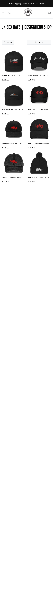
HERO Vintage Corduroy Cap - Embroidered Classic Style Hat (14, 143)
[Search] (9, 12)
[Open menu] (3, 12)
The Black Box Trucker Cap (13, 109)
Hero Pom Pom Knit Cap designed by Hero (39, 177)
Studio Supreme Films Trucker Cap (14, 75)
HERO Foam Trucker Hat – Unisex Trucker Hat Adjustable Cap (39, 109)
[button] (39, 42)
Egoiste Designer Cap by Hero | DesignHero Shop (39, 75)
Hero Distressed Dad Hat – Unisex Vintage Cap (39, 143)
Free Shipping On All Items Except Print (26, 3)
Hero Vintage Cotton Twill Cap (14, 177)
